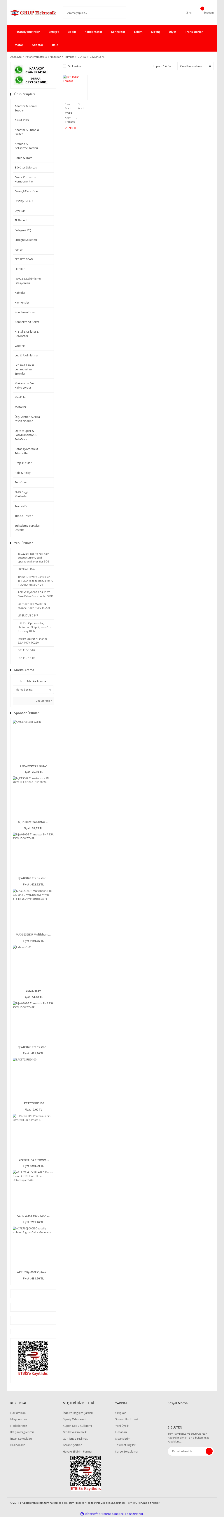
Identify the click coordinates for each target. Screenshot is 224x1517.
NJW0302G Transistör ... (33, 878)
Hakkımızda (18, 1413)
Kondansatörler (25, 312)
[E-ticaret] (111, 1514)
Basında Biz (17, 1445)
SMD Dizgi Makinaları (21, 494)
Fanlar (19, 250)
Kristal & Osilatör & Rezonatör (27, 334)
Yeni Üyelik (122, 1426)
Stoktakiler (74, 66)
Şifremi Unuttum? (126, 1419)
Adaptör (37, 45)
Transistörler (194, 32)
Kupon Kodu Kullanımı (77, 1426)
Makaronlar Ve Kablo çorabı (24, 385)
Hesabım (121, 1432)
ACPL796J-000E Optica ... (33, 1272)
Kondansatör (93, 32)
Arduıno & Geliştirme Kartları (26, 146)
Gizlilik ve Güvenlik (75, 1432)
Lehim (138, 32)
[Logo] (33, 12)
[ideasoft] (89, 1514)
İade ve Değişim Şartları (78, 1413)
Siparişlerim (122, 1439)
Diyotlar (20, 211)
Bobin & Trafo (23, 158)
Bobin (72, 32)
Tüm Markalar (43, 701)
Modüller (20, 397)
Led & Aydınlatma (26, 355)
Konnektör (118, 32)
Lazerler (20, 345)
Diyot (172, 32)
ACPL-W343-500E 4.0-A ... (33, 1216)
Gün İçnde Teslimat (75, 1439)
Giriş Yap (120, 1413)
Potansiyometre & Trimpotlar (26, 451)
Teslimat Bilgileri (125, 1445)
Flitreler (19, 269)
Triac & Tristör (24, 516)
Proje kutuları (23, 463)
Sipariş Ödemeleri (74, 1419)
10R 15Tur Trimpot (71, 119)
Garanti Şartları (72, 1445)
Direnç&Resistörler (27, 191)
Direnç (155, 32)
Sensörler (21, 482)
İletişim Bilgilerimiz (22, 1432)
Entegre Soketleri (26, 240)
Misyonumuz (18, 1419)
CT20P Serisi (97, 57)
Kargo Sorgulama (126, 1451)
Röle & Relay (23, 473)
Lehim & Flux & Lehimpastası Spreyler (24, 369)
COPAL (69, 113)
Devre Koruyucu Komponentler (25, 179)
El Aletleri (20, 220)
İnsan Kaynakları (21, 1439)
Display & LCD (24, 201)
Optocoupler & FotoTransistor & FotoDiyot (26, 435)
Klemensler (22, 302)
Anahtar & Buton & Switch (27, 132)
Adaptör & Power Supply (26, 108)
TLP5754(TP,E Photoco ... (33, 1159)
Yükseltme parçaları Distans (27, 528)
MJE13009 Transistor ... (33, 822)
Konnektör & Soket (27, 322)
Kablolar (20, 293)
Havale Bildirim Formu (77, 1451)
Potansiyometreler (27, 32)
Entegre (54, 32)
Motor (19, 45)
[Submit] (209, 1451)
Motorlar (20, 407)
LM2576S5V (33, 991)
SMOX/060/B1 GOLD (33, 765)
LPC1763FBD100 (33, 1103)
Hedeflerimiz (18, 1426)
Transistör (21, 506)
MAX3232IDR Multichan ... (33, 934)
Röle (55, 45)
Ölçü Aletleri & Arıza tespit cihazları (27, 419)
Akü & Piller (22, 120)
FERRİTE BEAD (24, 259)
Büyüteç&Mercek (26, 167)
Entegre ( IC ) (23, 230)
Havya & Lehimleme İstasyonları (28, 281)
